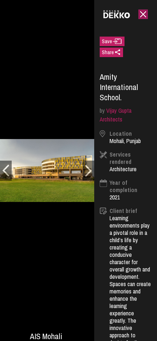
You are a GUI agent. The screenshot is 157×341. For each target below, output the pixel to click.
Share (108, 52)
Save (107, 41)
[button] (6, 171)
